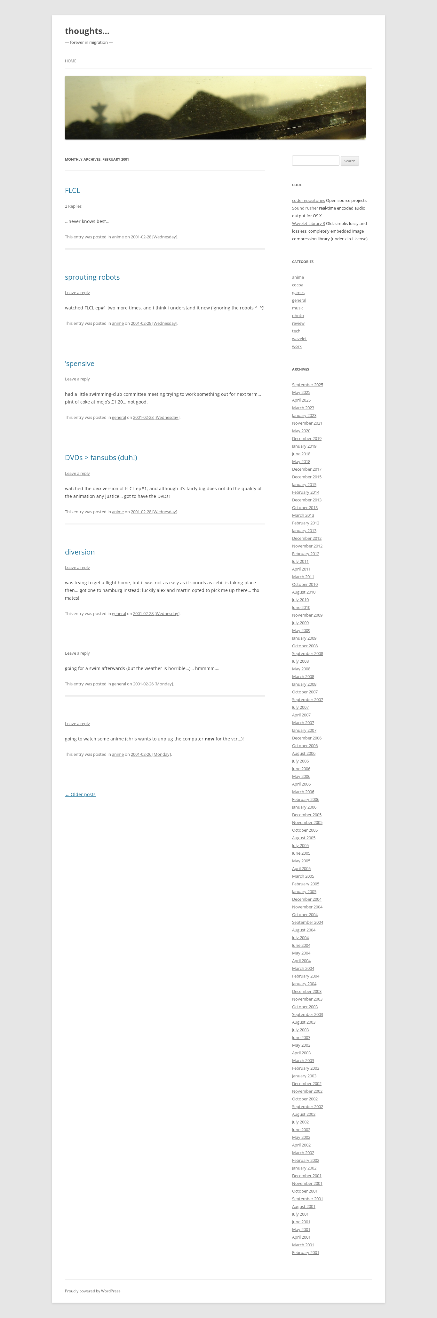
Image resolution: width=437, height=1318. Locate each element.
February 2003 (305, 1068)
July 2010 (300, 600)
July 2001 (300, 1214)
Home (70, 61)
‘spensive (79, 363)
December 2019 (307, 438)
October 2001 (305, 1191)
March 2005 (303, 876)
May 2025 (301, 392)
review (298, 323)
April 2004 (301, 960)
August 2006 (303, 753)
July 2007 (300, 707)
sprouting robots (92, 277)
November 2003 (307, 999)
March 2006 (303, 792)
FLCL (72, 190)
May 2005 (301, 861)
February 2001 (305, 1252)
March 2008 (303, 676)
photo (298, 315)
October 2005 (305, 830)
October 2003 (305, 1007)
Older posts (80, 794)
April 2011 (301, 569)
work (297, 346)
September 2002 (307, 1106)
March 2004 (303, 968)
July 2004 (300, 937)
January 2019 (304, 446)
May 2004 (301, 953)
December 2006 (307, 738)
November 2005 (307, 822)
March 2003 (303, 1060)
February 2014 (305, 492)
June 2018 (301, 454)
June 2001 (301, 1222)
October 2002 (305, 1099)
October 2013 (305, 507)
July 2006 (300, 761)
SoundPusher (305, 208)
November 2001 (307, 1183)
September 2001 (307, 1199)
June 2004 (301, 945)
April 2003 (301, 1053)
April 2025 (301, 400)
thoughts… (87, 30)
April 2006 (301, 784)
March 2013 (303, 515)
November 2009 (307, 615)
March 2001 (303, 1245)
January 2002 (304, 1168)
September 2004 (307, 922)
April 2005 (301, 868)
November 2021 (307, 423)
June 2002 (301, 1129)
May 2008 (301, 669)
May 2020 (301, 431)
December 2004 (307, 899)
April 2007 (301, 715)
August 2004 (303, 930)
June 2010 (301, 607)
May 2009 (301, 630)
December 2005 (307, 815)
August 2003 (303, 1022)
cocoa (297, 285)
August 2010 (303, 592)
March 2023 (303, 408)
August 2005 (303, 838)
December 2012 (307, 538)
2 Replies (73, 206)
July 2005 (300, 845)
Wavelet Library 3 (308, 223)
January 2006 (304, 807)
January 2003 (304, 1076)
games (298, 292)
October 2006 (305, 745)
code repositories (308, 200)
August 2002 (303, 1114)
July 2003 (300, 1030)
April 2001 (301, 1237)
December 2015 (307, 477)
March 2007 (303, 722)
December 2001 (307, 1175)
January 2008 (304, 684)
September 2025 (307, 384)
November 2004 (307, 907)
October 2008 (305, 646)
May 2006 (301, 776)
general (119, 417)
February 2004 (305, 976)
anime (118, 237)
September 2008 (307, 653)
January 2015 (304, 484)
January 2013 (304, 530)
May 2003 (301, 1045)
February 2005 (305, 884)
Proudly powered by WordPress (93, 1291)
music (297, 308)
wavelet (299, 338)
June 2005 (301, 853)
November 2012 (307, 546)
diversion (80, 551)
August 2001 (303, 1206)
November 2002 (307, 1091)
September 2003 (307, 1014)
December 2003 (307, 991)
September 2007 (307, 699)
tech (296, 331)
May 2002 (301, 1137)
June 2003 (301, 1037)
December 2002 (307, 1083)
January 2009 (304, 638)
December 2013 (307, 500)
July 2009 (300, 623)
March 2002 (303, 1152)
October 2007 (305, 692)
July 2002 (300, 1122)
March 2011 (303, 576)
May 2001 (301, 1229)
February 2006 (305, 799)
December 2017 (307, 469)
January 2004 (304, 984)
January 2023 (304, 415)
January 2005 (304, 891)
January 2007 (304, 730)
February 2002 (305, 1160)
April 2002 (301, 1145)
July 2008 (300, 661)
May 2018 (301, 461)
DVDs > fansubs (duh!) (101, 457)
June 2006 (301, 768)
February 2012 (305, 553)
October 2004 (305, 914)
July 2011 (300, 561)
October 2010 (305, 584)
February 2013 (305, 523)
